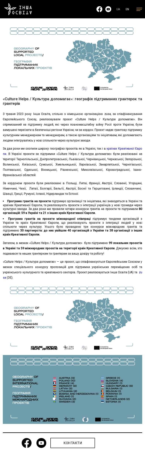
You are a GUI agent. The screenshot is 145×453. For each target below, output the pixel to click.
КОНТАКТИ (72, 443)
